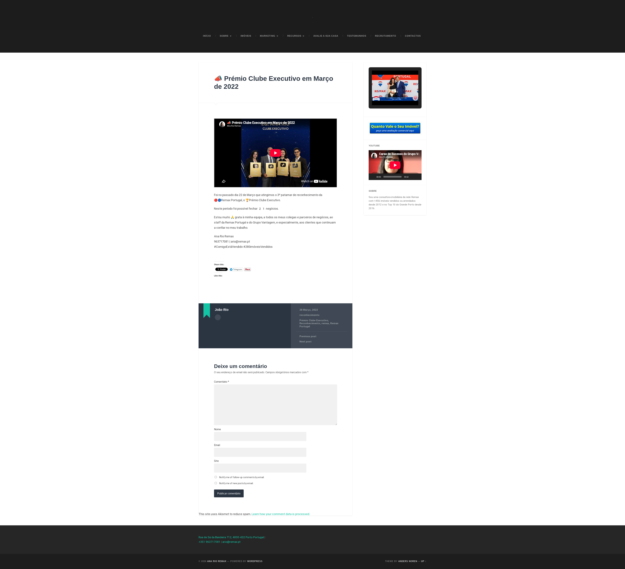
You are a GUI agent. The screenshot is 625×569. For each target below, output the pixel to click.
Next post (305, 341)
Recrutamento (385, 36)
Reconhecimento (309, 323)
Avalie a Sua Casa (325, 36)
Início (207, 36)
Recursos (294, 36)
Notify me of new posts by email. (236, 483)
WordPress (255, 561)
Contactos (413, 36)
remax (325, 323)
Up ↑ (423, 561)
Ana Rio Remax (216, 561)
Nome (217, 429)
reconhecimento (309, 315)
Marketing (267, 36)
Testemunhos (356, 36)
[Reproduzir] (373, 176)
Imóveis (246, 36)
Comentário (221, 382)
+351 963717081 (209, 541)
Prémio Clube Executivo (313, 320)
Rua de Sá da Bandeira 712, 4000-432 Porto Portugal (231, 537)
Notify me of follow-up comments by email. (241, 477)
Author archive (218, 317)
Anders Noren (407, 561)
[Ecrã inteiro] (417, 176)
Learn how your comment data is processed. (281, 514)
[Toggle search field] (420, 47)
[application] (395, 165)
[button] (388, 97)
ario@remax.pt (231, 541)
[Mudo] (412, 176)
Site (216, 461)
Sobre (224, 36)
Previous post (307, 336)
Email (217, 445)
